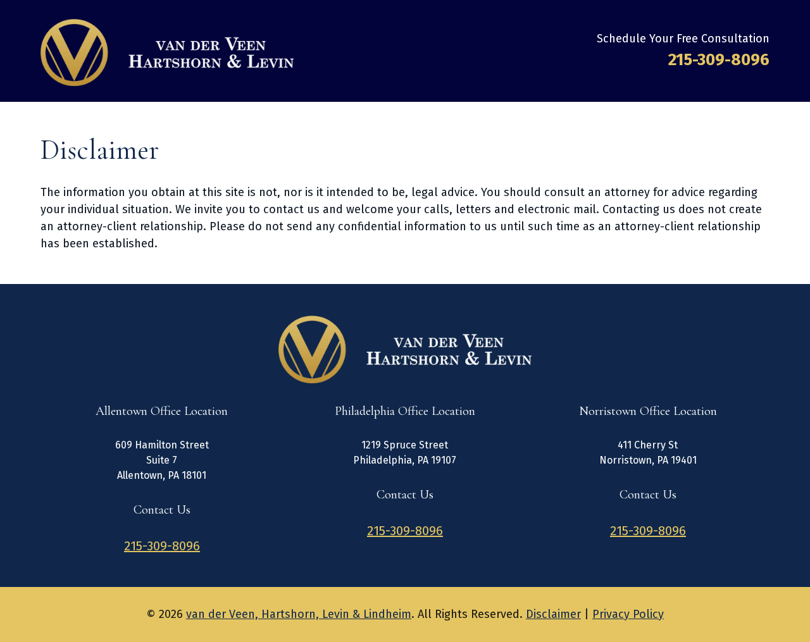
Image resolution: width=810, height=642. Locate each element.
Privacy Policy (628, 614)
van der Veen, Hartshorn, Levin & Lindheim (298, 614)
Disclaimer (553, 614)
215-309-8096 (719, 60)
